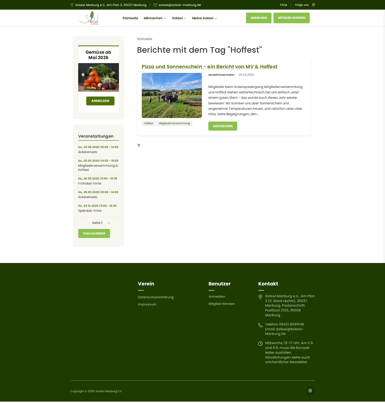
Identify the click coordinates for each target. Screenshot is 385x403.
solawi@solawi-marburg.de (180, 5)
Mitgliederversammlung (174, 123)
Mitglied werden (291, 18)
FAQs (283, 5)
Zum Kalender (94, 233)
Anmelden (259, 18)
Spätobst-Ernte (89, 211)
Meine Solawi (202, 18)
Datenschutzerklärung (156, 297)
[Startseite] (89, 18)
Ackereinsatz (87, 152)
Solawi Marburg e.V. (109, 391)
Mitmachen (153, 18)
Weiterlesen (223, 126)
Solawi (177, 18)
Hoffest (148, 123)
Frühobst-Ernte (89, 183)
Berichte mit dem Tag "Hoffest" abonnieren (138, 145)
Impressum (147, 304)
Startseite (130, 18)
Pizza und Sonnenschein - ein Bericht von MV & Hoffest (210, 66)
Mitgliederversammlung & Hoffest (98, 167)
